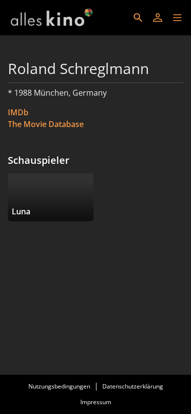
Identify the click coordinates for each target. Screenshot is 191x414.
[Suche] (138, 17)
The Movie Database (46, 124)
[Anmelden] (157, 17)
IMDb (18, 112)
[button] (177, 17)
